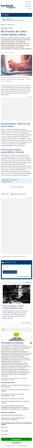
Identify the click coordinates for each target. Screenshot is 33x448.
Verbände (28, 2)
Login (29, 8)
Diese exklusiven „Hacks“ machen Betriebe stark (13, 307)
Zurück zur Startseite (16, 187)
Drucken (5, 194)
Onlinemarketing (6, 181)
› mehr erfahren (25, 323)
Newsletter (28, 6)
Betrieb (8, 19)
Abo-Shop (28, 4)
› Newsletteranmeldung (23, 276)
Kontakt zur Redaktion (18, 194)
